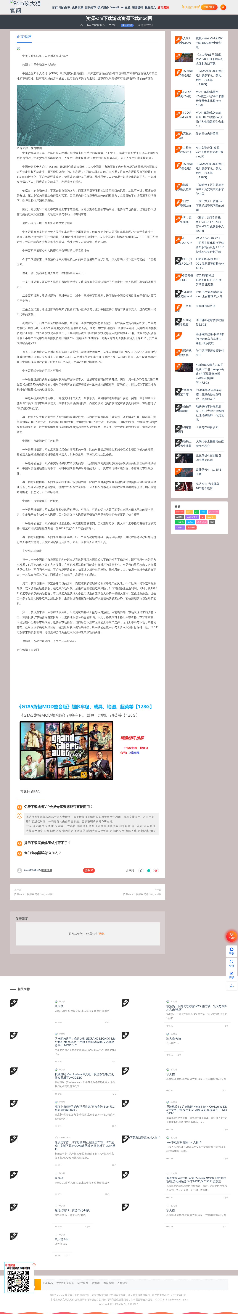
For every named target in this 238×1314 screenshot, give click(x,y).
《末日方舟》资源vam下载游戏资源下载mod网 (210, 206)
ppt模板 (179, 517)
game (189, 512)
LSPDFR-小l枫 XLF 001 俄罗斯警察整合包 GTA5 (210, 264)
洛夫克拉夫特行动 (207, 133)
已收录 (128, 25)
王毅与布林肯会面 (207, 427)
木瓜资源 (108, 1283)
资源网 (96, 1283)
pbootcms (213, 512)
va (202, 517)
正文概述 (24, 36)
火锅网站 (180, 527)
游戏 (212, 522)
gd (196, 512)
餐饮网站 (191, 527)
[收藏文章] (141, 870)
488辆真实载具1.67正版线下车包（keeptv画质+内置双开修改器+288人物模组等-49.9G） (210, 374)
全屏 (231, 966)
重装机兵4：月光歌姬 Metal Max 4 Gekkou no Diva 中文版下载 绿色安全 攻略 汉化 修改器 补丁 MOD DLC (196, 1110)
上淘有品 (180, 522)
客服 (231, 953)
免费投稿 (77, 7)
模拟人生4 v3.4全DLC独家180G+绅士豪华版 (209, 43)
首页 (55, 7)
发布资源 (163, 7)
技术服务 (103, 7)
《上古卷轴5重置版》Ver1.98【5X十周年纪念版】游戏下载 (209, 59)
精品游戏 (64, 7)
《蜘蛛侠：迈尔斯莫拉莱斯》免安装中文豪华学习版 (210, 189)
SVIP (231, 938)
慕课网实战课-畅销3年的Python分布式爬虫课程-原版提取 (210, 339)
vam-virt (210, 517)
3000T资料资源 (206, 306)
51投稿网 (82, 1283)
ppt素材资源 (192, 517)
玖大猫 (59, 1006)
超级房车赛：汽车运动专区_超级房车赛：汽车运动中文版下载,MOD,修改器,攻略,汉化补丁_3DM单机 (85, 1146)
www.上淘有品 (65, 1283)
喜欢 (89, 870)
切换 (231, 977)
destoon (179, 512)
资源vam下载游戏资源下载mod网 (33, 894)
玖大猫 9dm (173, 1038)
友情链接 (123, 1283)
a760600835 (32, 870)
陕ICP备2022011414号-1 (124, 1304)
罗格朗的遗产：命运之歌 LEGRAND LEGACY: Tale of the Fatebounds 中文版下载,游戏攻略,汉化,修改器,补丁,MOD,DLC (85, 1042)
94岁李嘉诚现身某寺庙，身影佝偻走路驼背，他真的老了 (209, 395)
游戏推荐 (90, 7)
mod (203, 512)
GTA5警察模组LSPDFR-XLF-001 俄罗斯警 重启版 (208, 280)
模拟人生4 (201, 522)
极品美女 (150, 7)
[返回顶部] (231, 986)
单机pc (190, 522)
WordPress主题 (120, 7)
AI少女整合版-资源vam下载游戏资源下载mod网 (209, 152)
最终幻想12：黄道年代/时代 (72, 1210)
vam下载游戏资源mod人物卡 (183, 1142)
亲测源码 (137, 7)
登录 (101, 933)
